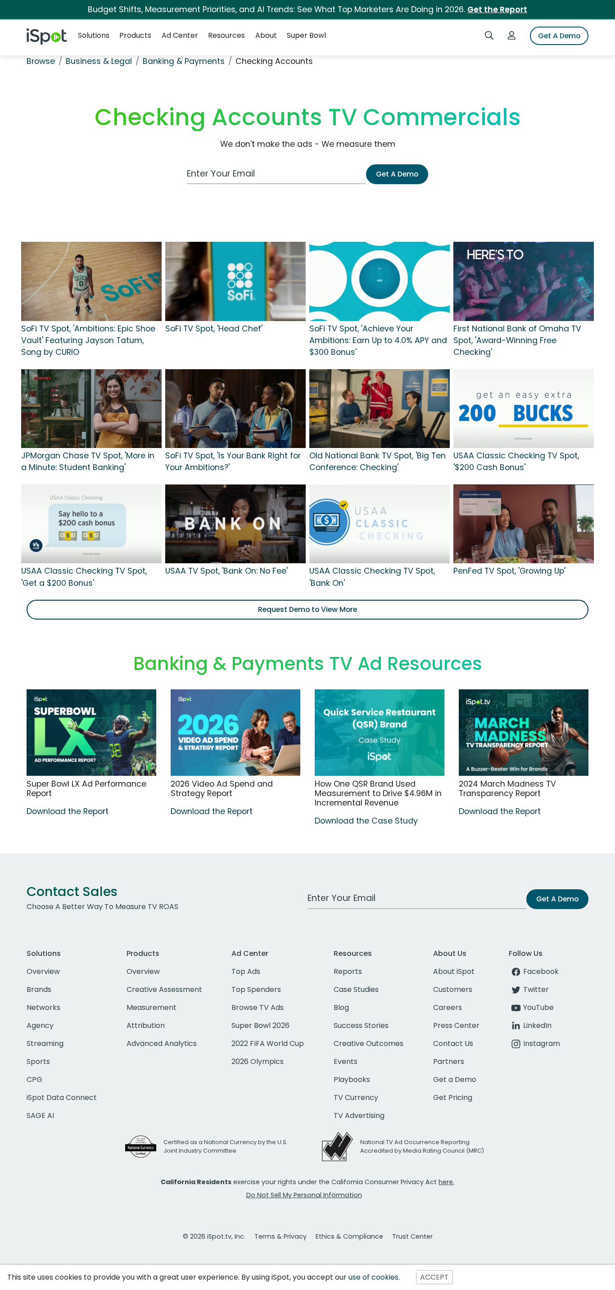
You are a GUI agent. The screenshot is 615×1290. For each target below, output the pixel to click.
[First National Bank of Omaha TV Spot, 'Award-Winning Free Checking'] (523, 281)
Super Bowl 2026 (260, 1025)
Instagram (541, 1043)
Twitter (536, 989)
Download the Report (68, 811)
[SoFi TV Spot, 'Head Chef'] (235, 281)
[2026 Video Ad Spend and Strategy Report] (235, 732)
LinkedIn (537, 1025)
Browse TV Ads (257, 1007)
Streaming (45, 1043)
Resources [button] (226, 35)
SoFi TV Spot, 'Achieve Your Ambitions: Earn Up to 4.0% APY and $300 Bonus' (378, 340)
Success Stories (361, 1025)
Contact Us (453, 1043)
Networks (43, 1007)
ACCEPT (434, 1277)
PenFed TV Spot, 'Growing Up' (509, 571)
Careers (447, 1007)
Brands (39, 989)
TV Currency (356, 1097)
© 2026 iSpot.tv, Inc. (214, 1236)
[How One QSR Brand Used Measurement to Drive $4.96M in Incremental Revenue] (379, 732)
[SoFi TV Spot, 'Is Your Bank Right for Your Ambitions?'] (235, 408)
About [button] (266, 35)
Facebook (541, 971)
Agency (40, 1025)
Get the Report (497, 9)
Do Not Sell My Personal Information (304, 1194)
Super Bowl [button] (306, 35)
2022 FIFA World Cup (267, 1043)
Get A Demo (559, 36)
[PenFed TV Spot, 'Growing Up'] (523, 523)
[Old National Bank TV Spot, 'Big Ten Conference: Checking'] (379, 408)
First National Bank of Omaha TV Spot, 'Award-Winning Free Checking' (517, 340)
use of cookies (373, 1277)
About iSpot (454, 971)
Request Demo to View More (307, 609)
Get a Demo (454, 1079)
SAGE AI (40, 1115)
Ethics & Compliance (349, 1236)
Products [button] (135, 35)
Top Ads (245, 971)
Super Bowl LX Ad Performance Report (86, 789)
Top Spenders (256, 989)
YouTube (538, 1007)
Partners (448, 1061)
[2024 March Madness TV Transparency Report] (523, 732)
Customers (452, 989)
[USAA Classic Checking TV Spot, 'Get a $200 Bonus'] (91, 523)
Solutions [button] (93, 35)
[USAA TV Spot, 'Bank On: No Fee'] (235, 523)
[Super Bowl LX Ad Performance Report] (91, 732)
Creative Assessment (164, 989)
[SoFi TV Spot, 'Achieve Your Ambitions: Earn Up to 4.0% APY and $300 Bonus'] (379, 281)
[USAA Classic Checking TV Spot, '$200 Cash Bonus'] (523, 408)
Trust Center (412, 1236)
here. (446, 1181)
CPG (34, 1079)
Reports (348, 971)
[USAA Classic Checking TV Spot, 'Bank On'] (379, 523)
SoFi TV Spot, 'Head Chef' (213, 328)
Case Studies (356, 989)
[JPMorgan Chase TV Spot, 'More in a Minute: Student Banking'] (91, 408)
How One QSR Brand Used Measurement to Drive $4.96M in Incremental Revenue (378, 793)
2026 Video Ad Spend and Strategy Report (222, 789)
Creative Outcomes (368, 1043)
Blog (341, 1007)
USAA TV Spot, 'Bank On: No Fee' (226, 571)
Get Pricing (452, 1097)
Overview (43, 971)
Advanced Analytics (162, 1043)
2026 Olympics (257, 1061)
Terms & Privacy (280, 1236)
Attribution (146, 1025)
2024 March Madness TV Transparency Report (507, 789)
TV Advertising (359, 1115)
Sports (38, 1061)
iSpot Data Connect (62, 1097)
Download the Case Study (366, 820)
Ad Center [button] (180, 35)
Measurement (151, 1007)
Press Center (456, 1025)
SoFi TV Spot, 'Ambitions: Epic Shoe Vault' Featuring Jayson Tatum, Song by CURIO (88, 340)
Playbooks (352, 1079)
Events (345, 1061)
